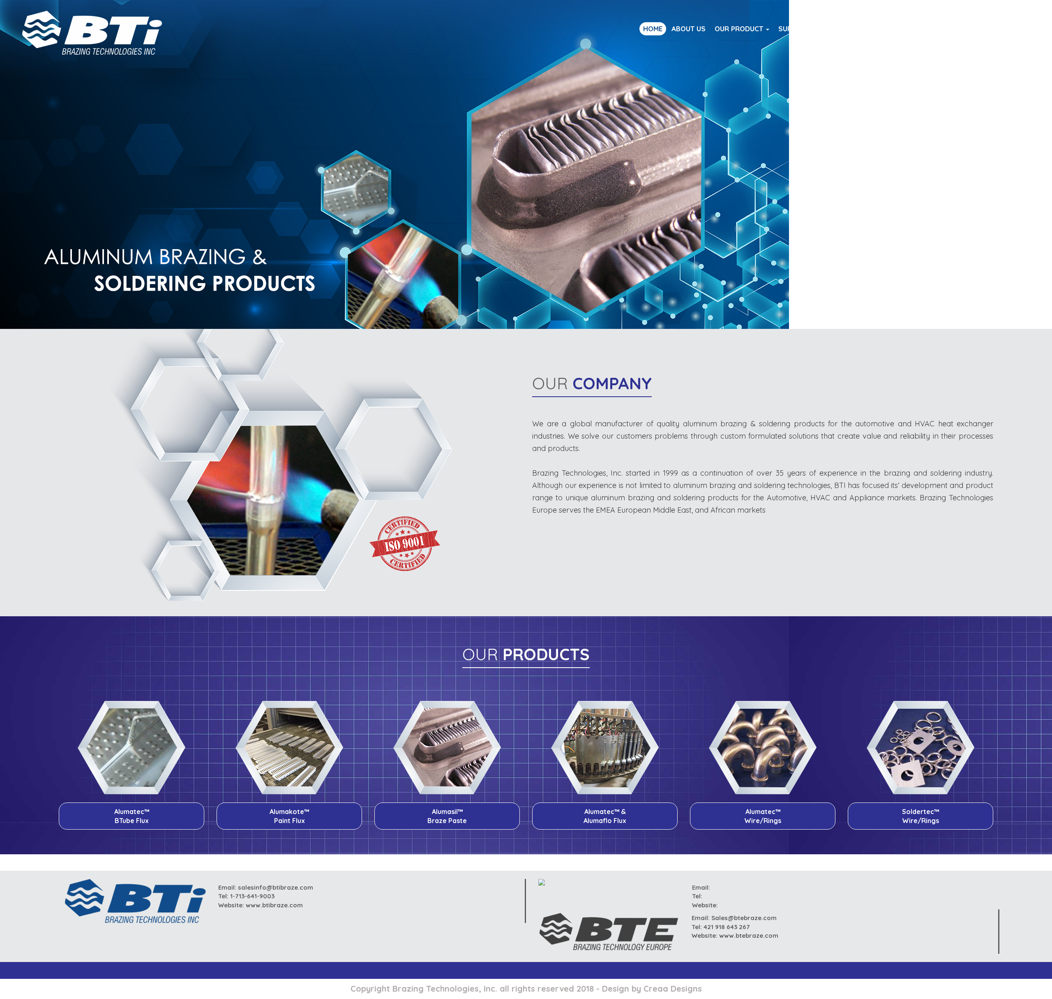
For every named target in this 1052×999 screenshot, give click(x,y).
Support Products (813, 28)
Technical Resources (928, 28)
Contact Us (997, 28)
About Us (688, 28)
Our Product (740, 28)
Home (652, 28)
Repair (868, 28)
